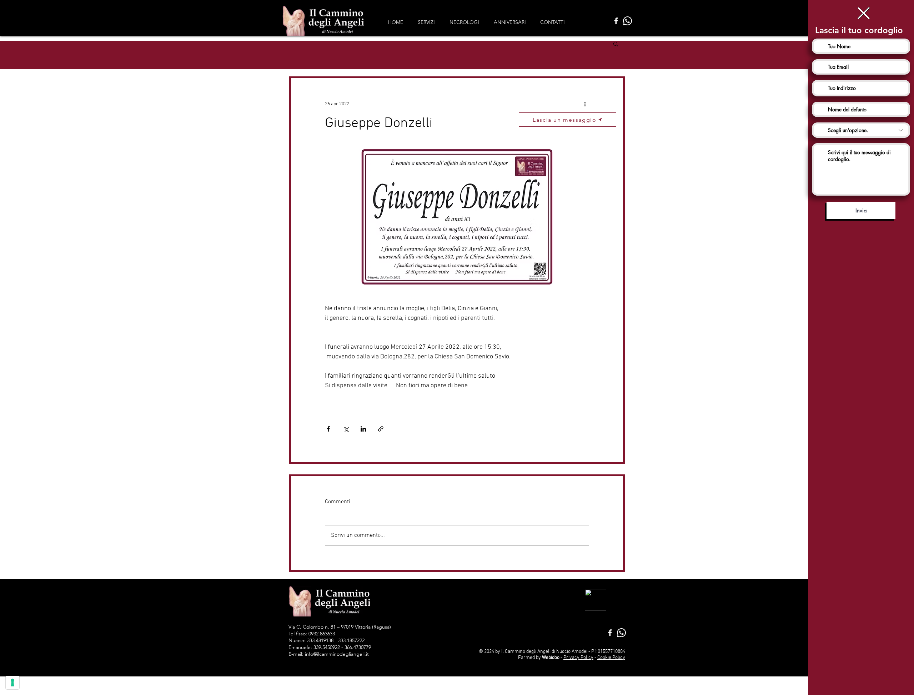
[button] (864, 13)
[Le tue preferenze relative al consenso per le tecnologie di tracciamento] (12, 682)
